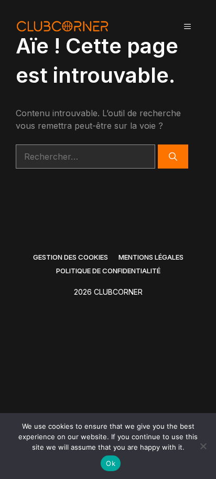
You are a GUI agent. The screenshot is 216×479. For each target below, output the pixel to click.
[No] (203, 446)
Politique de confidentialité (108, 270)
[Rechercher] (173, 156)
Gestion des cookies (70, 257)
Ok (110, 463)
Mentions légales (150, 257)
